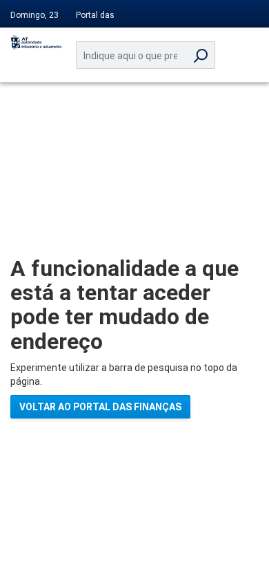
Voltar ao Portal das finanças (100, 406)
